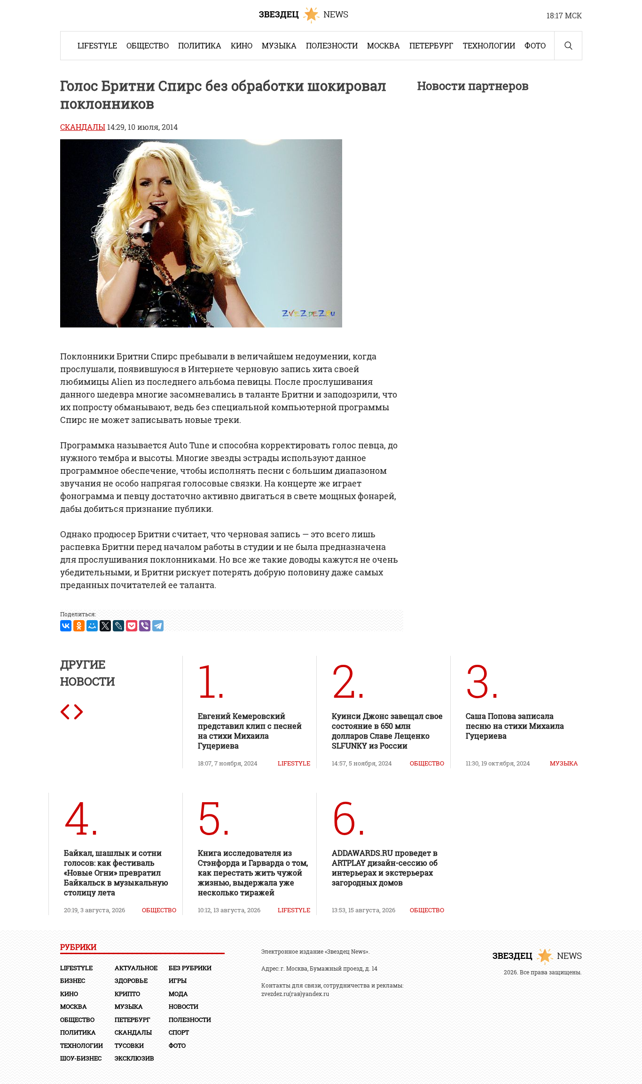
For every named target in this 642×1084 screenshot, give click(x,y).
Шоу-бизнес (81, 1058)
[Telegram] (158, 625)
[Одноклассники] (79, 625)
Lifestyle (97, 45)
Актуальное (136, 968)
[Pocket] (131, 625)
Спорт (179, 1032)
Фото (535, 45)
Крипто (127, 993)
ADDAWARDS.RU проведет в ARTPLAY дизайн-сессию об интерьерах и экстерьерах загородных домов (385, 867)
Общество (147, 45)
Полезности (332, 45)
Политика (199, 45)
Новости (183, 1006)
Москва (383, 45)
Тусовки (129, 1045)
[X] (105, 625)
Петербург (431, 45)
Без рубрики (190, 968)
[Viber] (144, 625)
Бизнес (72, 980)
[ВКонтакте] (65, 625)
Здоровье (131, 980)
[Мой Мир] (92, 625)
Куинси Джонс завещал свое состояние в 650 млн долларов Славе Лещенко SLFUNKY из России (387, 730)
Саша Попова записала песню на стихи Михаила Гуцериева (515, 726)
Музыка (279, 45)
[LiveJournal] (118, 625)
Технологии (489, 45)
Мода (178, 993)
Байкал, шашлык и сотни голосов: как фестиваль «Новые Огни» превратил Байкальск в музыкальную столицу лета (116, 872)
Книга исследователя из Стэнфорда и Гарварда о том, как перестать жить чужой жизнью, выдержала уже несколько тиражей (253, 872)
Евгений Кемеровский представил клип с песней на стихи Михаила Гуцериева (250, 730)
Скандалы (82, 127)
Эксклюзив (134, 1058)
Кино (241, 45)
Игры (178, 980)
